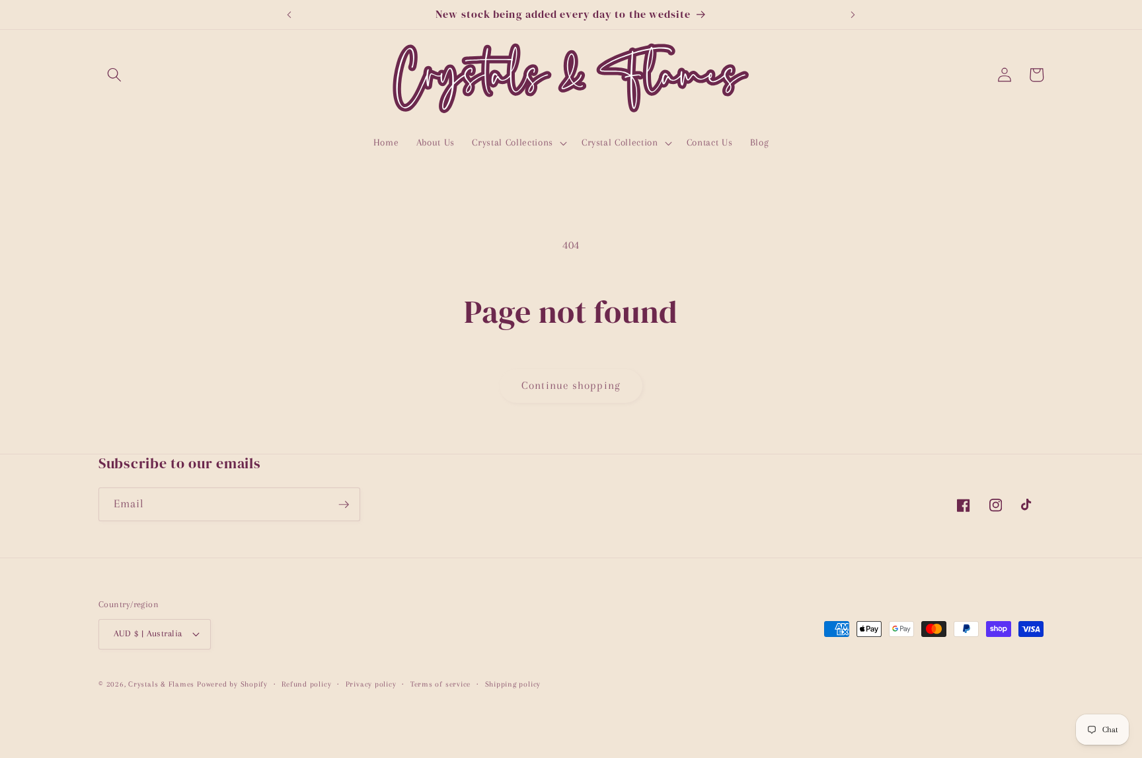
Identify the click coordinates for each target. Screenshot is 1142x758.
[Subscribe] (344, 504)
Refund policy (306, 684)
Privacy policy (371, 684)
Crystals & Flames (161, 684)
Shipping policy (513, 684)
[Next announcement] (853, 14)
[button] (114, 75)
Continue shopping (571, 386)
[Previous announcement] (288, 14)
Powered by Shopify (232, 684)
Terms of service (440, 684)
